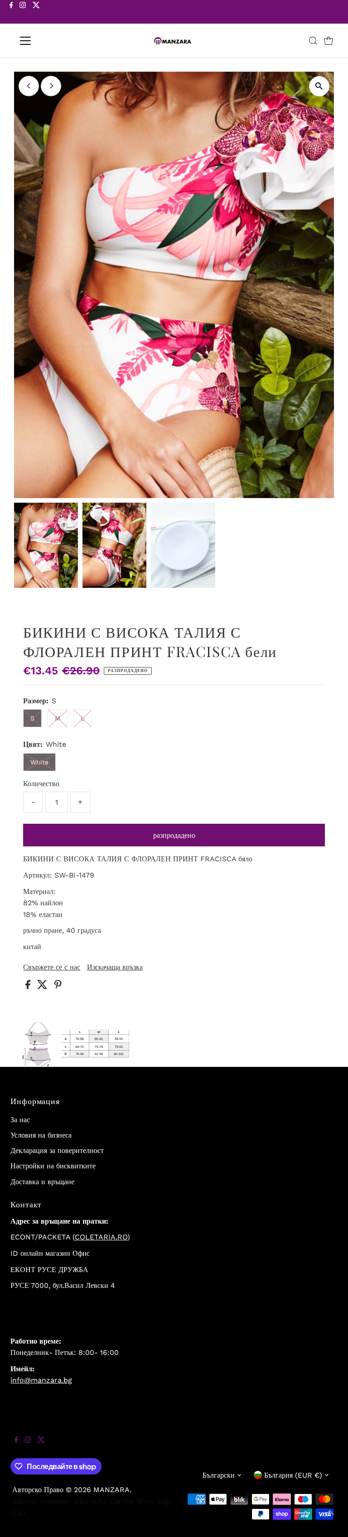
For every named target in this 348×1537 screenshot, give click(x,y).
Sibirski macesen (41, 1501)
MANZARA (111, 1489)
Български (219, 1475)
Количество (41, 783)
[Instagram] (22, 13)
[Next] (51, 86)
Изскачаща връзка (115, 967)
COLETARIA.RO (101, 1237)
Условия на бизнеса (41, 1135)
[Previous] (29, 86)
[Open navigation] (51, 40)
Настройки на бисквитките (53, 1166)
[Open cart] (328, 41)
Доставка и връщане (42, 1181)
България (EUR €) (293, 1475)
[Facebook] (11, 13)
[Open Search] (313, 41)
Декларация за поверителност (57, 1150)
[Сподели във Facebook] (29, 986)
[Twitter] (36, 13)
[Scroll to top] (330, 1519)
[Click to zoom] (319, 86)
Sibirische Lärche (103, 1501)
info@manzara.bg (41, 1380)
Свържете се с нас (51, 967)
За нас (20, 1119)
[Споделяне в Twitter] (43, 986)
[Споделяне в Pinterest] (58, 986)
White (39, 762)
